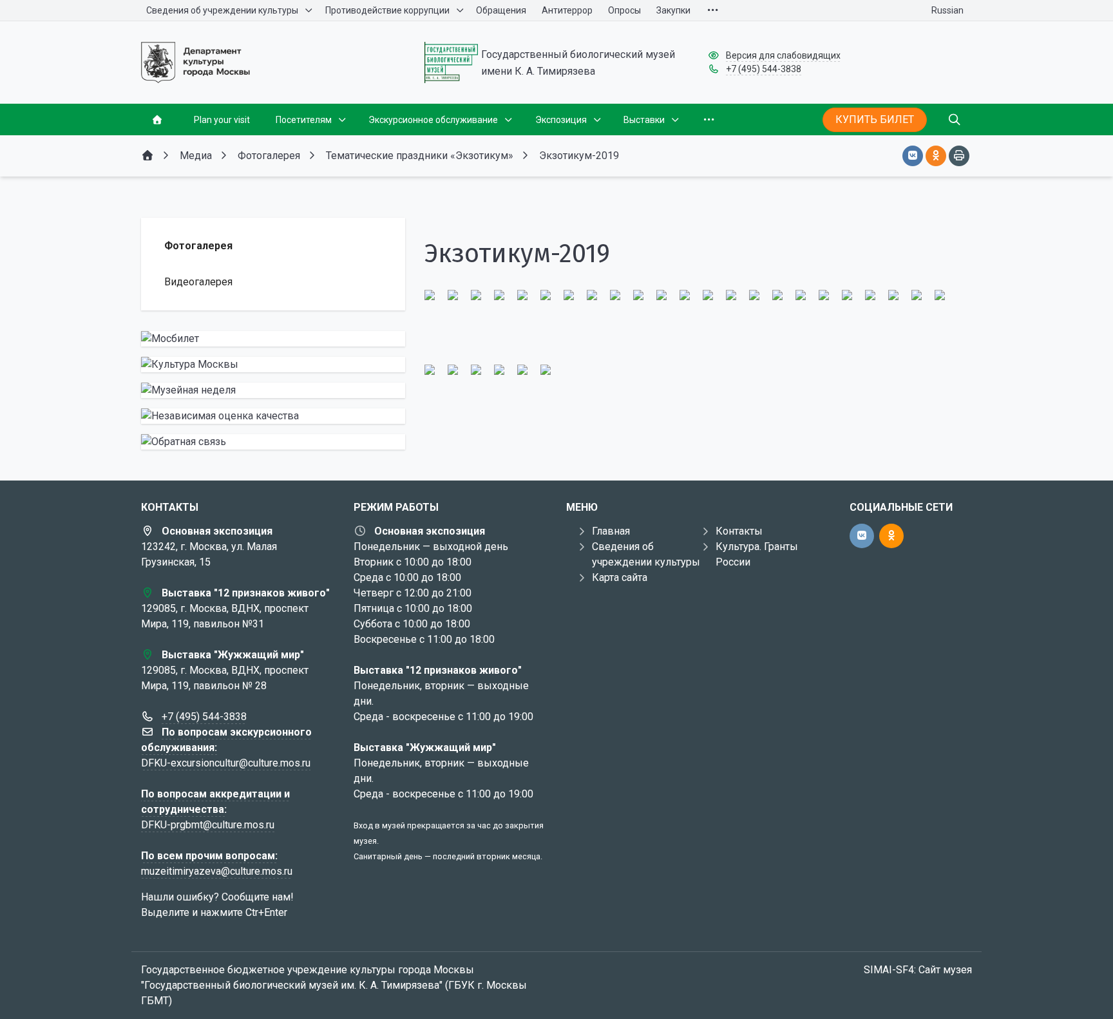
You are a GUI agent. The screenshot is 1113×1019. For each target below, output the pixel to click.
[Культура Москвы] (273, 364)
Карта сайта (619, 577)
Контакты (739, 531)
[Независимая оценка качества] (273, 416)
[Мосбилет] (273, 339)
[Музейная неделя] (273, 390)
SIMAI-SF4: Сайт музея (918, 970)
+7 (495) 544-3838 (763, 69)
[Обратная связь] (273, 442)
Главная (611, 531)
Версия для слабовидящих (783, 55)
